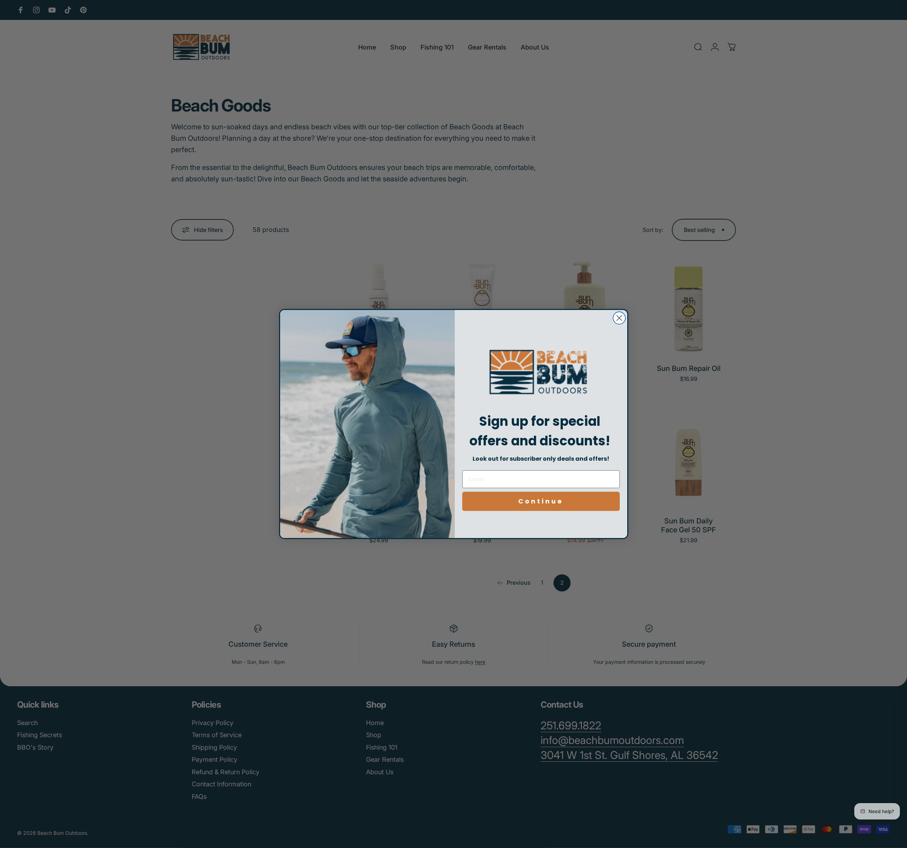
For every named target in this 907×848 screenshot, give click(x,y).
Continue (540, 501)
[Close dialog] (619, 318)
